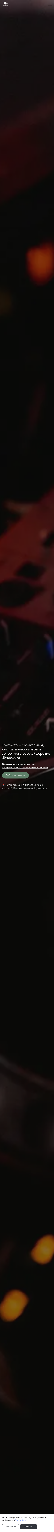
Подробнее (20, 1520)
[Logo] (6, 4)
